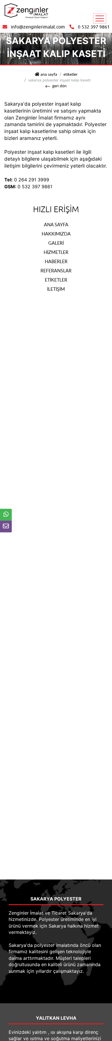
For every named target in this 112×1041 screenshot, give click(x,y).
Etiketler (70, 74)
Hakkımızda (56, 234)
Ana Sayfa (56, 224)
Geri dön (59, 85)
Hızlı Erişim (56, 209)
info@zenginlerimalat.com (38, 27)
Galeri (56, 243)
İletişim (56, 289)
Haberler (56, 261)
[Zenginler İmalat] (25, 10)
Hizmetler (56, 252)
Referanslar (56, 270)
